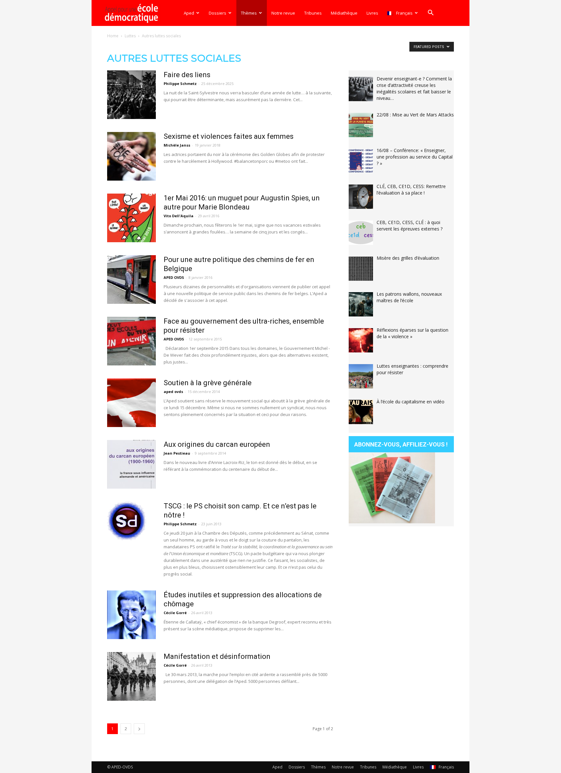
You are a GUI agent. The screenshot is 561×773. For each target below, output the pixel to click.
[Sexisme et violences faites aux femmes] (131, 156)
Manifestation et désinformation (217, 656)
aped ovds (173, 391)
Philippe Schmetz (180, 83)
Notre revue (283, 13)
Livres (372, 13)
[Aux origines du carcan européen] (131, 464)
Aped (189, 13)
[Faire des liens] (131, 94)
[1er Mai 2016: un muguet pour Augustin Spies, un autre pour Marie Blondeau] (131, 218)
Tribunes (313, 13)
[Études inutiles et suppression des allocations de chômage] (131, 614)
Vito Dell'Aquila (178, 215)
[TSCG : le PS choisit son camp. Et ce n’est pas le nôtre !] (126, 521)
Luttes (130, 36)
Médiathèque (344, 13)
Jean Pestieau (177, 453)
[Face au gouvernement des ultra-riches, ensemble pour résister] (131, 341)
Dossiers (217, 13)
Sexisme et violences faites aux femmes (228, 136)
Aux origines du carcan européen (217, 444)
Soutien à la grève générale (208, 383)
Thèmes (249, 13)
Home (112, 36)
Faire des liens (187, 75)
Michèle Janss (177, 145)
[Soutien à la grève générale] (131, 402)
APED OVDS (174, 277)
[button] (430, 13)
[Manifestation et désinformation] (131, 676)
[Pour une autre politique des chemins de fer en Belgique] (131, 279)
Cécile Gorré (175, 612)
